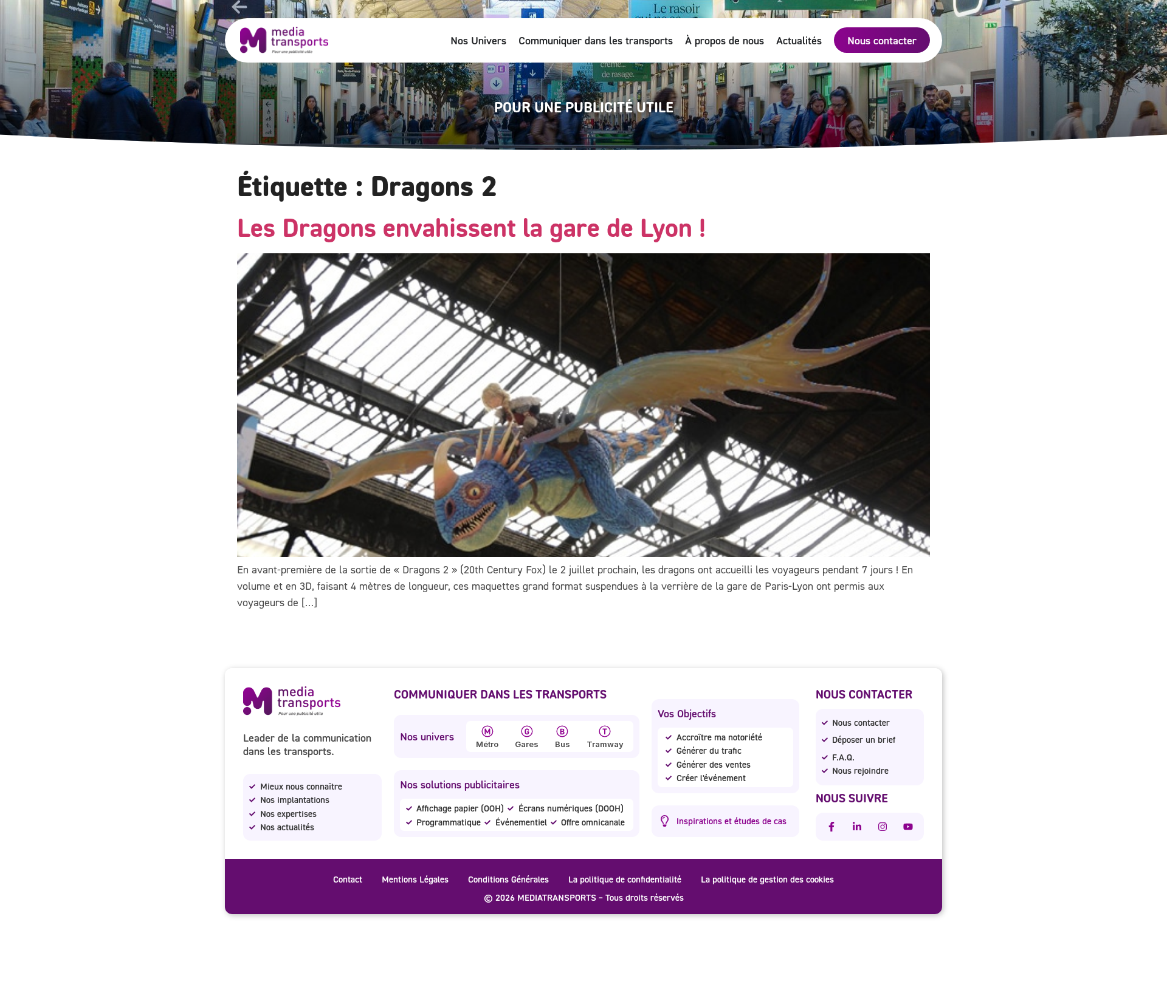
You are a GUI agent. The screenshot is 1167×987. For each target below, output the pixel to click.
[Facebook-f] (831, 827)
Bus (562, 744)
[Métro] (487, 731)
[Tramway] (604, 731)
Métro (487, 744)
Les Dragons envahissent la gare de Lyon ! (471, 227)
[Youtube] (908, 827)
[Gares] (527, 731)
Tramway (605, 744)
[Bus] (562, 731)
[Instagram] (882, 827)
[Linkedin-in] (857, 827)
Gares (527, 744)
